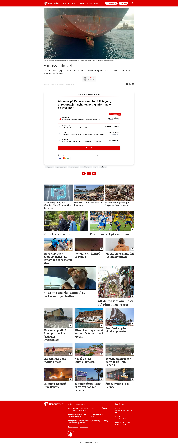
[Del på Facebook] (127, 84)
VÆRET (82, 3)
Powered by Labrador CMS (89, 442)
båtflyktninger (86, 167)
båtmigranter (74, 167)
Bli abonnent (111, 3)
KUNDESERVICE (92, 3)
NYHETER (66, 3)
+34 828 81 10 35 (120, 419)
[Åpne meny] (132, 3)
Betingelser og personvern (78, 427)
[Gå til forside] (52, 3)
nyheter (103, 167)
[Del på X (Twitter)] (129, 84)
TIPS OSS (74, 3)
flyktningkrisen (61, 167)
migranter (49, 167)
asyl (96, 167)
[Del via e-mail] (132, 84)
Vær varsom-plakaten (83, 421)
